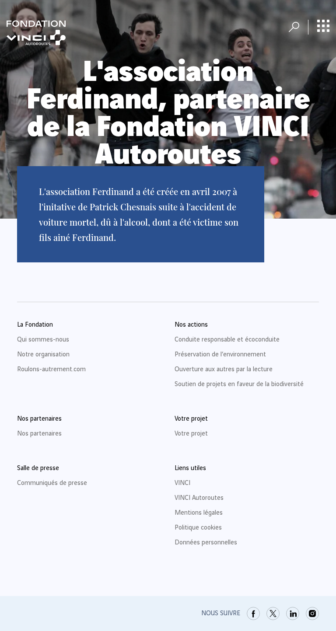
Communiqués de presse (52, 483)
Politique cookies (198, 527)
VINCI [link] (182, 483)
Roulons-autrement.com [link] (51, 369)
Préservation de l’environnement (220, 354)
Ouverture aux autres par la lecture (224, 369)
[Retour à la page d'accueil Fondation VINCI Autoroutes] (36, 33)
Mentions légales (199, 512)
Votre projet (191, 433)
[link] (253, 613)
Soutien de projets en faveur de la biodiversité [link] (239, 384)
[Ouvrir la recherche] (294, 27)
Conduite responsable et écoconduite (227, 339)
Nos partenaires (39, 433)
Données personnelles (206, 542)
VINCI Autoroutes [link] (199, 498)
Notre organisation (43, 354)
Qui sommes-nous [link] (43, 339)
